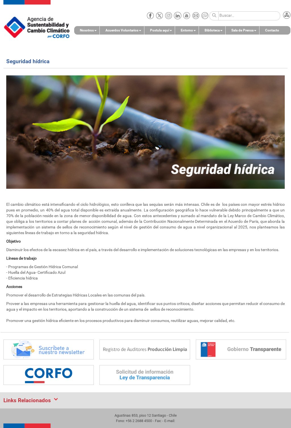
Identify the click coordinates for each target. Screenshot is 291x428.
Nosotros (87, 30)
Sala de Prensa (242, 30)
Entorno (187, 30)
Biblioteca (212, 30)
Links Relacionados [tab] (27, 400)
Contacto (272, 30)
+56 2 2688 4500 (139, 421)
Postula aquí (159, 30)
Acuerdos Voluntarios (121, 30)
